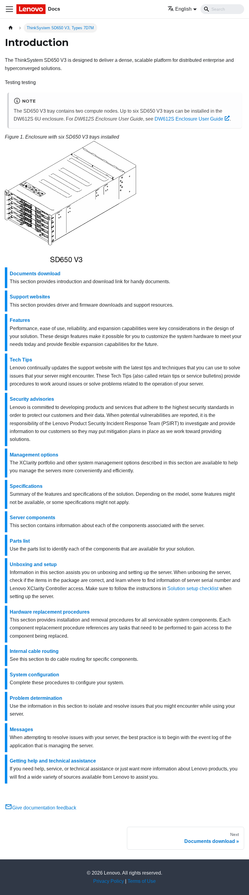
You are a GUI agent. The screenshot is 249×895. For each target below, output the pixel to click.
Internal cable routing (34, 651)
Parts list (20, 541)
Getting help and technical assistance (53, 760)
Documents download (35, 273)
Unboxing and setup (33, 564)
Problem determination (36, 698)
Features (20, 320)
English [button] (183, 9)
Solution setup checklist (192, 588)
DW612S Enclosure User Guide (189, 119)
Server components (32, 517)
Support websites (30, 296)
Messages (21, 729)
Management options (34, 454)
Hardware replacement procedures (50, 612)
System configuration (34, 674)
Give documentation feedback (44, 807)
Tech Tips (21, 359)
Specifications (26, 486)
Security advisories (32, 399)
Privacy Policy (108, 881)
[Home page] (10, 28)
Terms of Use (142, 881)
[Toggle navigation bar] (9, 9)
